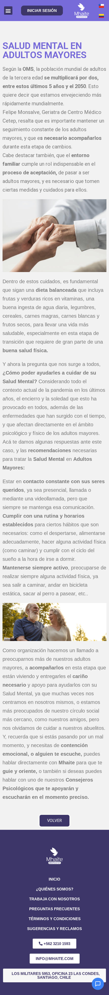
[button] (8, 10)
